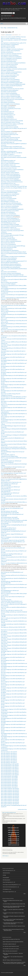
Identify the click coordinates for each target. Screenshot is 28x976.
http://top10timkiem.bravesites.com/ (8, 183)
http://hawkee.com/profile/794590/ (8, 238)
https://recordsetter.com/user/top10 (8, 78)
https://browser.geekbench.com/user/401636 (10, 210)
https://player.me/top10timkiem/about (8, 61)
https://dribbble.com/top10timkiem (8, 107)
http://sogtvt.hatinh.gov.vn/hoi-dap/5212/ (9, 755)
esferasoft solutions (6, 872)
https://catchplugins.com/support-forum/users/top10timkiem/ (13, 256)
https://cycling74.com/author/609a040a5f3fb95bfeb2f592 (12, 209)
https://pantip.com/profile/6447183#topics (9, 192)
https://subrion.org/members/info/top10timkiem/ (10, 219)
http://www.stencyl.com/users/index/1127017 (10, 75)
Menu (2, 23)
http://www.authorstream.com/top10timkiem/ (10, 194)
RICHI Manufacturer (6, 879)
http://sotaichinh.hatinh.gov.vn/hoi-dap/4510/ (10, 765)
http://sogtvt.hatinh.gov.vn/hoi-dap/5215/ (9, 759)
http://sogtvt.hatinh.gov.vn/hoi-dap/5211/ (9, 753)
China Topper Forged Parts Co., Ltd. (9, 891)
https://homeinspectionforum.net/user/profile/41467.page (12, 274)
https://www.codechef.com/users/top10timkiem (10, 50)
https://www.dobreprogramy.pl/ (7, 216)
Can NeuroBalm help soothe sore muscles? (11, 948)
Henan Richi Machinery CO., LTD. (9, 870)
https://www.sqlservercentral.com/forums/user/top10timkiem (13, 62)
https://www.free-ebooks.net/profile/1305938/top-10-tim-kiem (13, 36)
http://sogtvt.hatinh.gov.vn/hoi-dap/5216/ (9, 761)
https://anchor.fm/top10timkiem (7, 113)
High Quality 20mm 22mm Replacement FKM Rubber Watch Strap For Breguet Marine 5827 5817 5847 (14, 907)
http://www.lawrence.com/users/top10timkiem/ (10, 229)
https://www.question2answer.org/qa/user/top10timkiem (12, 169)
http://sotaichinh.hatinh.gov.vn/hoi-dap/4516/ (10, 774)
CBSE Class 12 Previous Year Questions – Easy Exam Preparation (13, 954)
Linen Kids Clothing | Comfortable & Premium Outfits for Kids (14, 903)
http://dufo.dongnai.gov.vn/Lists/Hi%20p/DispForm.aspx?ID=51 (14, 396)
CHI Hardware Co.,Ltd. (7, 889)
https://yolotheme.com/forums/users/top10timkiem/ (11, 56)
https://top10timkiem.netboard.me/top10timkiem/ (11, 264)
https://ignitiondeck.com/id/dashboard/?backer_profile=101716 (13, 43)
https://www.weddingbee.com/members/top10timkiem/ (12, 49)
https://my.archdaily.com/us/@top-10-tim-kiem (10, 137)
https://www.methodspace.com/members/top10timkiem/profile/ (14, 69)
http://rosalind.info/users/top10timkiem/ (9, 76)
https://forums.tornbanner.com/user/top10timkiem (11, 273)
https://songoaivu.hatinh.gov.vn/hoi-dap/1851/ (10, 788)
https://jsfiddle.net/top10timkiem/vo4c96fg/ (9, 139)
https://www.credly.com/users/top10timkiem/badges (11, 140)
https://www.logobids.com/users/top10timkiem (10, 104)
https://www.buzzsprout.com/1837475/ (8, 125)
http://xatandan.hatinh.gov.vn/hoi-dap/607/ (9, 517)
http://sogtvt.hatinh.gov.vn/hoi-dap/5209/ (9, 511)
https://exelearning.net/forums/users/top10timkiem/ (11, 265)
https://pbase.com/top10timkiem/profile (9, 151)
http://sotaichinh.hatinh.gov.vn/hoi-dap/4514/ (10, 771)
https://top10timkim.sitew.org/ (7, 236)
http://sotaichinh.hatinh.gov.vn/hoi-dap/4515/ (10, 773)
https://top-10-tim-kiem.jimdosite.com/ (9, 133)
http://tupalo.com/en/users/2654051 (8, 46)
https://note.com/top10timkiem (7, 116)
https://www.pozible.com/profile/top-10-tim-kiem (11, 38)
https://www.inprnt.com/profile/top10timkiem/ (10, 163)
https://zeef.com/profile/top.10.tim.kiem (9, 59)
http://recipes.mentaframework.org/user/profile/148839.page (13, 245)
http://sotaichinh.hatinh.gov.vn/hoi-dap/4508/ (10, 512)
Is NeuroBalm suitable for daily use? (9, 944)
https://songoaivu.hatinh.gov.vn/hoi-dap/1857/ (10, 797)
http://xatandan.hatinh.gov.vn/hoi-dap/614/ (9, 785)
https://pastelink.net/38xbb (6, 233)
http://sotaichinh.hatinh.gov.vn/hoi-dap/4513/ (10, 770)
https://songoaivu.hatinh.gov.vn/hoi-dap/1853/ (10, 791)
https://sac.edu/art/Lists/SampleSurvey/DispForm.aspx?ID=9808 (14, 520)
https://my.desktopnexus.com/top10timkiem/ (10, 44)
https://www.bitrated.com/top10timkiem (9, 93)
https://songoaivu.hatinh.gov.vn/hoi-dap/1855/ (10, 794)
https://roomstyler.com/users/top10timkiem (9, 90)
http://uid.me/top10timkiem (6, 197)
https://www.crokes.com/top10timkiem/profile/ (10, 81)
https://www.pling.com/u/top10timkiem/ (9, 239)
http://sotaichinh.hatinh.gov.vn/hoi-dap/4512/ (10, 768)
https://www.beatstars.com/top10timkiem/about (10, 166)
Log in (2, 15)
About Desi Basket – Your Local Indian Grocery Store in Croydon (13, 957)
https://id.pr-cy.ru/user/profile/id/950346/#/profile (10, 175)
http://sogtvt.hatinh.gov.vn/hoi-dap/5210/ (9, 751)
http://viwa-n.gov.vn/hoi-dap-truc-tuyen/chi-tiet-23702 (11, 610)
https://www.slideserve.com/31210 (8, 47)
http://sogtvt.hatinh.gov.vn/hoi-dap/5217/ (9, 762)
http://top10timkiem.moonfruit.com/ (8, 160)
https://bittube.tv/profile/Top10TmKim (8, 91)
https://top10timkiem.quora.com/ (7, 111)
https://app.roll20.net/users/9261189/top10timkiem (11, 203)
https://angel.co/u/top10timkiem (7, 117)
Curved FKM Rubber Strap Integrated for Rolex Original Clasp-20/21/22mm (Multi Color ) (13, 923)
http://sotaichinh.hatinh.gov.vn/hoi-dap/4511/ (10, 767)
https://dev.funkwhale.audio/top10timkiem (9, 262)
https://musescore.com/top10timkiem (8, 213)
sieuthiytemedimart (9, 34)
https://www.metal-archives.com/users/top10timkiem (11, 204)
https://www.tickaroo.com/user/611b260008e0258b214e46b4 (13, 84)
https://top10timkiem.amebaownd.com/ (9, 119)
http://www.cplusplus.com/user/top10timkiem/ (10, 174)
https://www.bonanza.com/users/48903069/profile (11, 180)
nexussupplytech (6, 877)
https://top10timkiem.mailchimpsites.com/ (9, 201)
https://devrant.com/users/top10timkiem (9, 258)
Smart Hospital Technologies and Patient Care (11, 939)
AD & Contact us (5, 855)
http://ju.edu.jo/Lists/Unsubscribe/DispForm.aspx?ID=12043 (13, 447)
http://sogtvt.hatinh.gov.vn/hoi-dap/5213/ (9, 756)
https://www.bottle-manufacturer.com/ (9, 812)
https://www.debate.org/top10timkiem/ (9, 65)
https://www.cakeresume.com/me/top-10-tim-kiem (11, 53)
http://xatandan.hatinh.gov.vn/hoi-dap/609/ (9, 777)
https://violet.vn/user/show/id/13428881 (9, 247)
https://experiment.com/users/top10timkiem (9, 55)
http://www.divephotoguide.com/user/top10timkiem (11, 58)
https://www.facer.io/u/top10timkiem (8, 244)
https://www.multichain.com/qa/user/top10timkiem (11, 72)
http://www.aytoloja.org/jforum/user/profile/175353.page (12, 235)
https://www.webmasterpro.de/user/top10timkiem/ (11, 191)
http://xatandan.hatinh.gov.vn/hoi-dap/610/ (9, 779)
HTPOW (4, 875)
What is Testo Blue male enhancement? (10, 951)
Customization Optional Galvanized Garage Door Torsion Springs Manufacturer (13, 930)
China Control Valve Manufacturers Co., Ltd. (11, 886)
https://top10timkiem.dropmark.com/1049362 (10, 224)
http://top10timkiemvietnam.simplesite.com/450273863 (12, 123)
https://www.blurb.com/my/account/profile (9, 126)
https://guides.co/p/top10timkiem (7, 70)
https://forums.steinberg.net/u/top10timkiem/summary (12, 181)
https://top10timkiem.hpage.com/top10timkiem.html (11, 146)
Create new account (8, 15)
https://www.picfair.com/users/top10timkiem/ (10, 184)
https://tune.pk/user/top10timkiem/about (9, 67)
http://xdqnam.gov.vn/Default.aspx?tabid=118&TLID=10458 (13, 627)
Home (2, 27)
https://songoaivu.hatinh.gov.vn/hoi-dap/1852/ (10, 790)
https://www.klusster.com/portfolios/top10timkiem (11, 241)
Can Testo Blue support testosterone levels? (11, 946)
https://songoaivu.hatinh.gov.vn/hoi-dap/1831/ (10, 803)
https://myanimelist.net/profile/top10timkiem (10, 178)
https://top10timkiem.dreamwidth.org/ (8, 195)
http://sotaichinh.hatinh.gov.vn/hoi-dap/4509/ (10, 764)
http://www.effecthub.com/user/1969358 (9, 73)
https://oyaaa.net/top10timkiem (7, 101)
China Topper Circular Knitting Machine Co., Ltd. (12, 884)
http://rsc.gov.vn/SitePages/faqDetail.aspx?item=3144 (11, 602)
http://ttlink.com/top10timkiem (7, 52)
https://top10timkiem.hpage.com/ (7, 142)
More (25, 893)
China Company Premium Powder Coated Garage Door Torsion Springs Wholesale (13, 920)
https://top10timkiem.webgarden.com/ (8, 227)
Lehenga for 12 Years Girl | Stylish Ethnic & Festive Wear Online (13, 910)
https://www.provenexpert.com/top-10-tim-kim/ (10, 122)
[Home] (14, 3)
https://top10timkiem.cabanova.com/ (8, 165)
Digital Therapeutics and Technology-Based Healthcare (13, 941)
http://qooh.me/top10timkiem (7, 87)
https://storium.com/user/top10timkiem (9, 271)
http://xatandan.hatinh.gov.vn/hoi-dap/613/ (9, 784)
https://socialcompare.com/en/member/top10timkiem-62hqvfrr (13, 252)
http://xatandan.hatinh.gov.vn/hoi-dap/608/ (9, 776)
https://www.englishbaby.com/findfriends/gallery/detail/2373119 (14, 261)
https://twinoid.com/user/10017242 (8, 242)
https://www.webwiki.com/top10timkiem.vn (10, 218)
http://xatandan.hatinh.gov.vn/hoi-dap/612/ (9, 782)
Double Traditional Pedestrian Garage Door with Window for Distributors (14, 917)
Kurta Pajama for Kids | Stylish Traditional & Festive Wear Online (13, 913)
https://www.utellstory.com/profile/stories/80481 (10, 96)
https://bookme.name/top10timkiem (8, 171)
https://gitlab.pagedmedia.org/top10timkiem (10, 250)
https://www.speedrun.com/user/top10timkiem (10, 215)
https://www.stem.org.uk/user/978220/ (8, 198)
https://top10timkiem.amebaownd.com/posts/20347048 (12, 120)
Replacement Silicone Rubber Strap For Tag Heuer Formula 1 (14, 926)
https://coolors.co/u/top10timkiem (7, 162)
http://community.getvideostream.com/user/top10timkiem (12, 99)
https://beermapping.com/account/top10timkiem (10, 267)
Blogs (5, 27)
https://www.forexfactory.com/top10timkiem (10, 206)
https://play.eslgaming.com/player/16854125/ (10, 172)
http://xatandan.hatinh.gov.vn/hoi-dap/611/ (9, 780)
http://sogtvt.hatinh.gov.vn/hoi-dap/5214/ (9, 758)
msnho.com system (9, 972)
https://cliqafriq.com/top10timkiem (8, 102)
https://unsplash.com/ (5, 105)
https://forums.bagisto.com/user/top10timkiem (10, 79)
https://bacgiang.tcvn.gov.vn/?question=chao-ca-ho (11, 482)
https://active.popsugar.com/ (6, 131)
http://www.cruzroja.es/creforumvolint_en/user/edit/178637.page (14, 186)
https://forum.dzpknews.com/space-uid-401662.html (11, 97)
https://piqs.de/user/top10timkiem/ (8, 212)
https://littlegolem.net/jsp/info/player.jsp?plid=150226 (11, 82)
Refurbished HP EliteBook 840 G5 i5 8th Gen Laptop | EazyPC (13, 901)
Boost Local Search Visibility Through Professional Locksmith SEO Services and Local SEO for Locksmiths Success (14, 963)
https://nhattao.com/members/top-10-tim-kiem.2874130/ (12, 88)
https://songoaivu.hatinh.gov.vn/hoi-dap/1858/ (10, 799)
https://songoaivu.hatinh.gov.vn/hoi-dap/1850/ (10, 518)
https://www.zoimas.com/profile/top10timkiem (10, 94)
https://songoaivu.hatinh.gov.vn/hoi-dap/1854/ (10, 793)
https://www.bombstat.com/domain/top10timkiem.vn (11, 226)
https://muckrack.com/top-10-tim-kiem (9, 168)
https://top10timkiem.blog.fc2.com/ (8, 114)
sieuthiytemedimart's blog (12, 27)
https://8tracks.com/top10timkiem (8, 200)
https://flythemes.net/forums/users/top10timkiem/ (11, 155)
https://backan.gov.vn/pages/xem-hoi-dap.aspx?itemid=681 (12, 540)
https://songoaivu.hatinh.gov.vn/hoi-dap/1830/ (10, 802)
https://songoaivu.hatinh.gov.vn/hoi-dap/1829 (10, 800)
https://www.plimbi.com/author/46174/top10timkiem (11, 85)
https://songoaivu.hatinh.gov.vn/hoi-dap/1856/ (10, 796)
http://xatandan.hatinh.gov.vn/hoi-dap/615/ (9, 787)
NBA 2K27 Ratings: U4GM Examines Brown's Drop (12, 960)
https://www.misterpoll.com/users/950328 (9, 64)
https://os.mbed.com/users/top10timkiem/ (9, 207)
